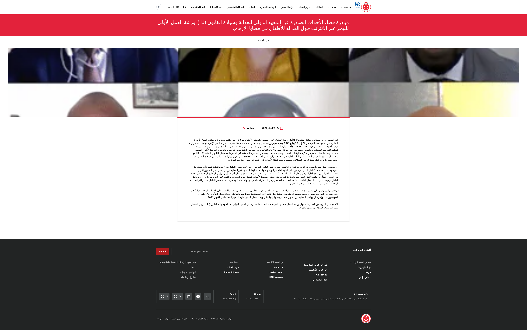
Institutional (276, 272)
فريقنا (368, 272)
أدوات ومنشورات (188, 272)
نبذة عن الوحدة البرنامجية (315, 264)
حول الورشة (263, 40)
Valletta (278, 267)
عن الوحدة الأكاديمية (318, 269)
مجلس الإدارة (364, 277)
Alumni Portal (231, 272)
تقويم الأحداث (304, 7)
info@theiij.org (229, 298)
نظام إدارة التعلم (188, 277)
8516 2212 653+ (253, 298)
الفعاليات (319, 7)
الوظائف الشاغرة (268, 7)
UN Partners (276, 277)
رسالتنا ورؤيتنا (364, 267)
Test (193, 267)
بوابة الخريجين (287, 7)
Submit (163, 251)
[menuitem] (184, 7)
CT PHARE (321, 274)
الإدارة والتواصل (319, 279)
